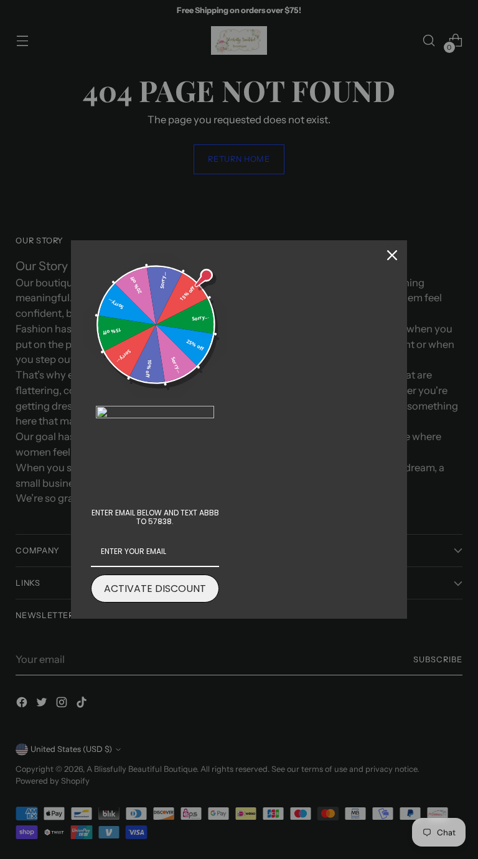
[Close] (392, 255)
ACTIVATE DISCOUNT (155, 588)
